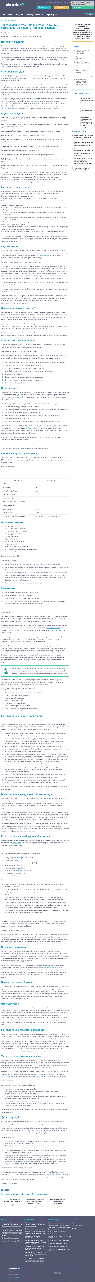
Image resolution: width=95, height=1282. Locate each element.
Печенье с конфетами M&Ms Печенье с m (86, 110)
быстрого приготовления (9, 108)
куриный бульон (19, 858)
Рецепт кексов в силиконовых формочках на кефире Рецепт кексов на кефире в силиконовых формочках (83, 152)
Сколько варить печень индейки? (35, 1229)
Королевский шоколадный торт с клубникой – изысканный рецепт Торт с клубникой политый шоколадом (87, 122)
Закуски (19, 15)
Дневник (78, 7)
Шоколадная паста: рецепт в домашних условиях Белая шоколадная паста (82, 82)
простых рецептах (27, 1051)
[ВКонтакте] (2, 1190)
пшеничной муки (30, 428)
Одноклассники (56, 1273)
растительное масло (8, 1076)
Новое (4, 1220)
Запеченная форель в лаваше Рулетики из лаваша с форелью (35, 1201)
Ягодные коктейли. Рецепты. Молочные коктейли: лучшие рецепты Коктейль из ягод (84, 143)
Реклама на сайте (77, 1225)
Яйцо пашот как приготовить (80, 57)
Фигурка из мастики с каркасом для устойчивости (82, 51)
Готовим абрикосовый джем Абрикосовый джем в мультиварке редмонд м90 (35, 1254)
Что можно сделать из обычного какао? (81, 168)
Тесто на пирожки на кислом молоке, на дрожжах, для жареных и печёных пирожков (36, 1242)
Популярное (29, 1220)
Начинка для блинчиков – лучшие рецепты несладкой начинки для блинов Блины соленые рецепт (12, 1224)
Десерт (60, 7)
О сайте (74, 1220)
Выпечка (44, 7)
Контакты (74, 1228)
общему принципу (50, 967)
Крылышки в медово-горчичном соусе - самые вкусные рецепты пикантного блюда (35, 1224)
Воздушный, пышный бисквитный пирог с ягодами (82, 70)
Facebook (58, 1273)
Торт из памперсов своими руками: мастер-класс (83, 63)
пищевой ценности (53, 628)
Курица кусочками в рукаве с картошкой (12, 1200)
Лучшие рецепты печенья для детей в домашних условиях (87, 100)
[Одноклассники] (5, 1190)
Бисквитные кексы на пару (84, 76)
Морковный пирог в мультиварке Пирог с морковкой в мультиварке (35, 1232)
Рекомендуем (53, 1220)
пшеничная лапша (19, 266)
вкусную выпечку (44, 437)
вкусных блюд (29, 826)
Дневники (7, 15)
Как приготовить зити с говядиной (58, 1240)
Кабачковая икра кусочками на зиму (59, 1223)
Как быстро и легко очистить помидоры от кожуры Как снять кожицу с (84, 137)
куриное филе (25, 1162)
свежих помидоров (45, 1076)
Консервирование (35, 15)
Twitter (60, 1273)
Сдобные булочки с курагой (10, 1238)
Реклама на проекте (13, 1277)
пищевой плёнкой (45, 255)
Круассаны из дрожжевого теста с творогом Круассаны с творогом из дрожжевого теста (59, 1227)
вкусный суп (17, 843)
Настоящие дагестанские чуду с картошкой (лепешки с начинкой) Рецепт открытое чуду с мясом (35, 1260)
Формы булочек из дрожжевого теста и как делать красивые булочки (34, 1248)
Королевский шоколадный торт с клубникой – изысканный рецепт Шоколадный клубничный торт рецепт (83, 161)
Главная (5, 20)
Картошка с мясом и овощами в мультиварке (58, 1201)
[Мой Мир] (7, 1190)
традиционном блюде (52, 1174)
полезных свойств (18, 397)
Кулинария (52, 15)
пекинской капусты (22, 870)
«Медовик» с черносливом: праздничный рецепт (33, 1236)
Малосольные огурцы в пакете (57, 1246)
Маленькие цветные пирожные (57, 1243)
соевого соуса (34, 101)
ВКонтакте (53, 1273)
